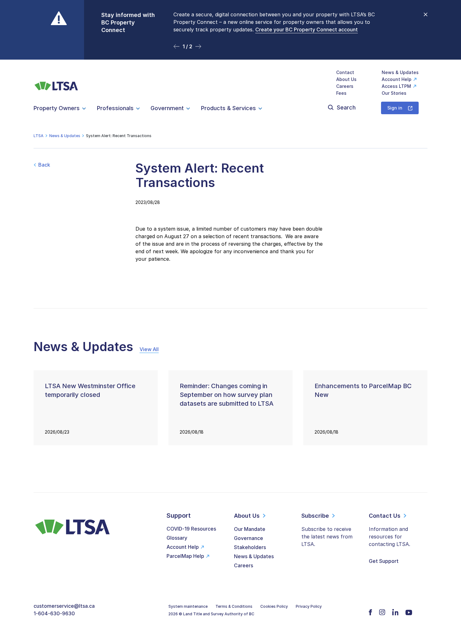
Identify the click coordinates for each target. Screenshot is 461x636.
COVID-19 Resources (191, 529)
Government (167, 108)
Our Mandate (249, 529)
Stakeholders (250, 547)
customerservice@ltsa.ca (64, 606)
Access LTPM (396, 86)
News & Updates (400, 72)
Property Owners (57, 108)
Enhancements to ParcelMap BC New (363, 390)
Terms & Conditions (233, 606)
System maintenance (188, 606)
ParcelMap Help (185, 556)
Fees (341, 93)
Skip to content (231, 52)
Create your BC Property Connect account (306, 29)
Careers (344, 86)
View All (149, 349)
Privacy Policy (309, 606)
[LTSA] (56, 82)
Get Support (384, 561)
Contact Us (384, 515)
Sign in (394, 107)
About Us (346, 79)
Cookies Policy (274, 606)
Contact (345, 72)
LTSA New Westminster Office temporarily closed (90, 390)
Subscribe (315, 515)
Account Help (396, 79)
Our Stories (394, 93)
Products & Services (228, 108)
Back (44, 165)
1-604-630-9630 (54, 613)
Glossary (177, 538)
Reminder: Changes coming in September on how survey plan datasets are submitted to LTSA (226, 394)
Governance (248, 538)
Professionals (115, 108)
